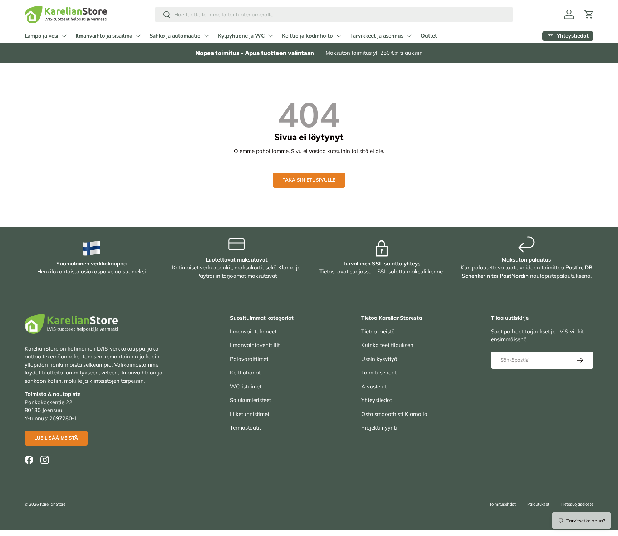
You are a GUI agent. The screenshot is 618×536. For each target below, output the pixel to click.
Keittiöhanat (245, 372)
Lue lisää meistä (56, 438)
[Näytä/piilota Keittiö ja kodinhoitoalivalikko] (338, 35)
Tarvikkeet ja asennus (376, 35)
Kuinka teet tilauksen (387, 345)
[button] (589, 14)
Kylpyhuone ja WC (241, 35)
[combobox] (334, 14)
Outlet (429, 35)
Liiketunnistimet (249, 414)
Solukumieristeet (250, 400)
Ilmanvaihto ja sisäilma (103, 35)
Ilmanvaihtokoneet (253, 331)
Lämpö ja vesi (41, 35)
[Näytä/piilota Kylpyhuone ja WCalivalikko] (270, 35)
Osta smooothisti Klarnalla (394, 414)
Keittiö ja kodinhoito (307, 35)
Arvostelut (374, 386)
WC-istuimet (245, 386)
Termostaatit (245, 427)
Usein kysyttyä (379, 359)
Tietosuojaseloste (577, 504)
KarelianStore (52, 504)
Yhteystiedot (376, 400)
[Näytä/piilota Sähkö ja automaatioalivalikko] (206, 35)
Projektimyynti (379, 427)
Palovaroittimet (249, 359)
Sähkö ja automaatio (175, 35)
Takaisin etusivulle (309, 180)
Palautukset (538, 504)
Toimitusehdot (379, 372)
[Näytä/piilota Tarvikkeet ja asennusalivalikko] (409, 35)
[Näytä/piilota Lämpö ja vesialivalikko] (64, 35)
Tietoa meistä (378, 331)
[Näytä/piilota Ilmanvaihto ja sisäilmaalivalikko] (138, 35)
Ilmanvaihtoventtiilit (255, 345)
